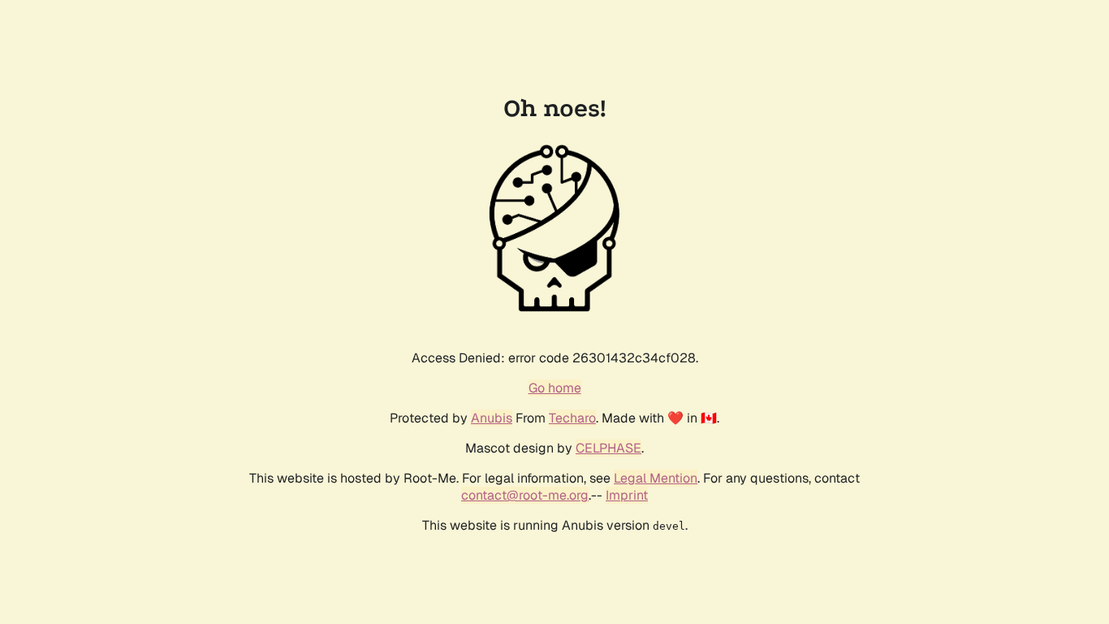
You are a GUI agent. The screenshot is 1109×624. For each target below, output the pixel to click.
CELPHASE (608, 448)
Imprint (627, 495)
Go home (555, 387)
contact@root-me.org (525, 495)
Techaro (572, 418)
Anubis (491, 418)
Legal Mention (655, 478)
